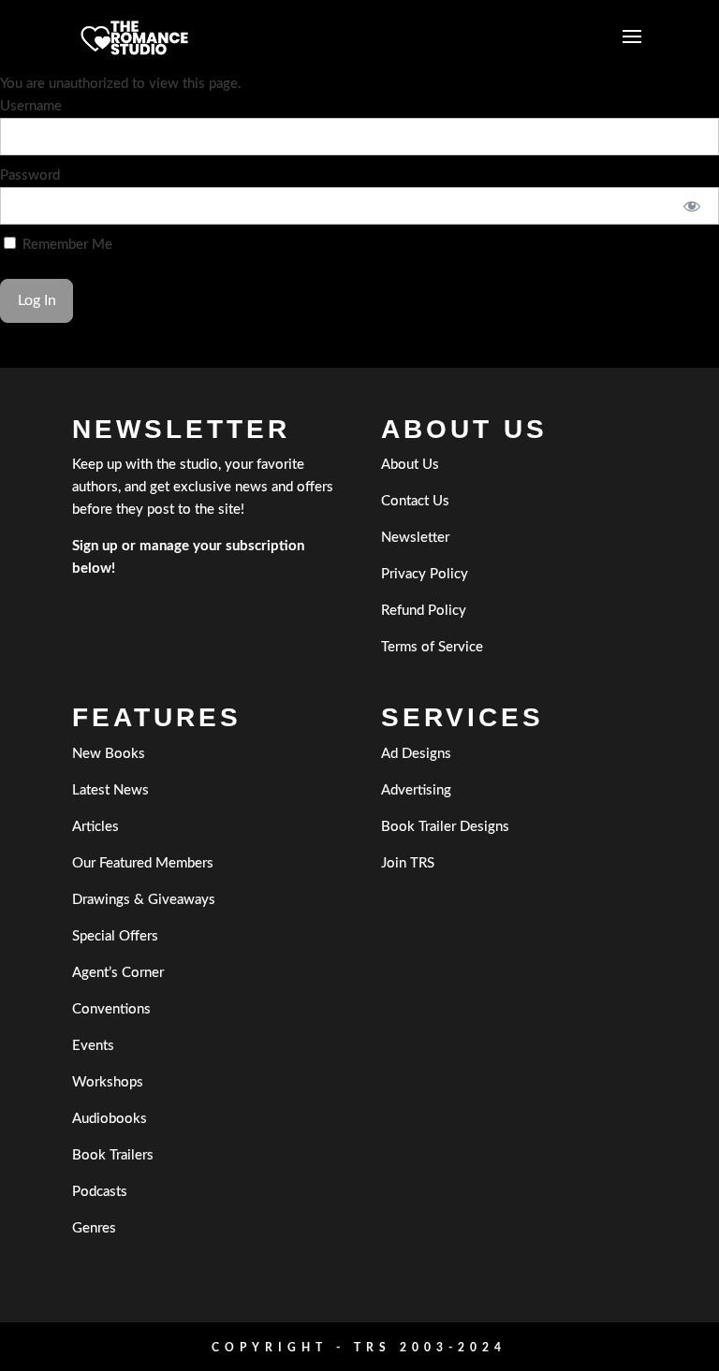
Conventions (111, 1009)
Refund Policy (423, 611)
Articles (95, 827)
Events (93, 1046)
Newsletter (415, 538)
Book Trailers (113, 1155)
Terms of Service (432, 647)
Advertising (416, 790)
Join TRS (407, 863)
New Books (108, 754)
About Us (410, 465)
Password (30, 175)
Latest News (110, 790)
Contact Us (415, 501)
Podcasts (99, 1192)
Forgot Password (52, 356)
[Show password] (692, 206)
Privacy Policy (424, 574)
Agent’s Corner (118, 973)
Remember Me (65, 245)
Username (31, 106)
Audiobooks (109, 1119)
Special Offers (115, 936)
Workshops (107, 1082)
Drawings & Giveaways (143, 900)
